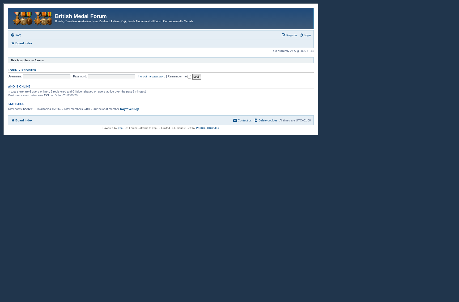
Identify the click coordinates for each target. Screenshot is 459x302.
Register (29, 70)
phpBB (122, 127)
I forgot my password (151, 76)
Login (12, 70)
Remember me (178, 76)
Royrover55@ (129, 109)
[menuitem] (16, 35)
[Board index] (32, 17)
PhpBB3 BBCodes (207, 127)
